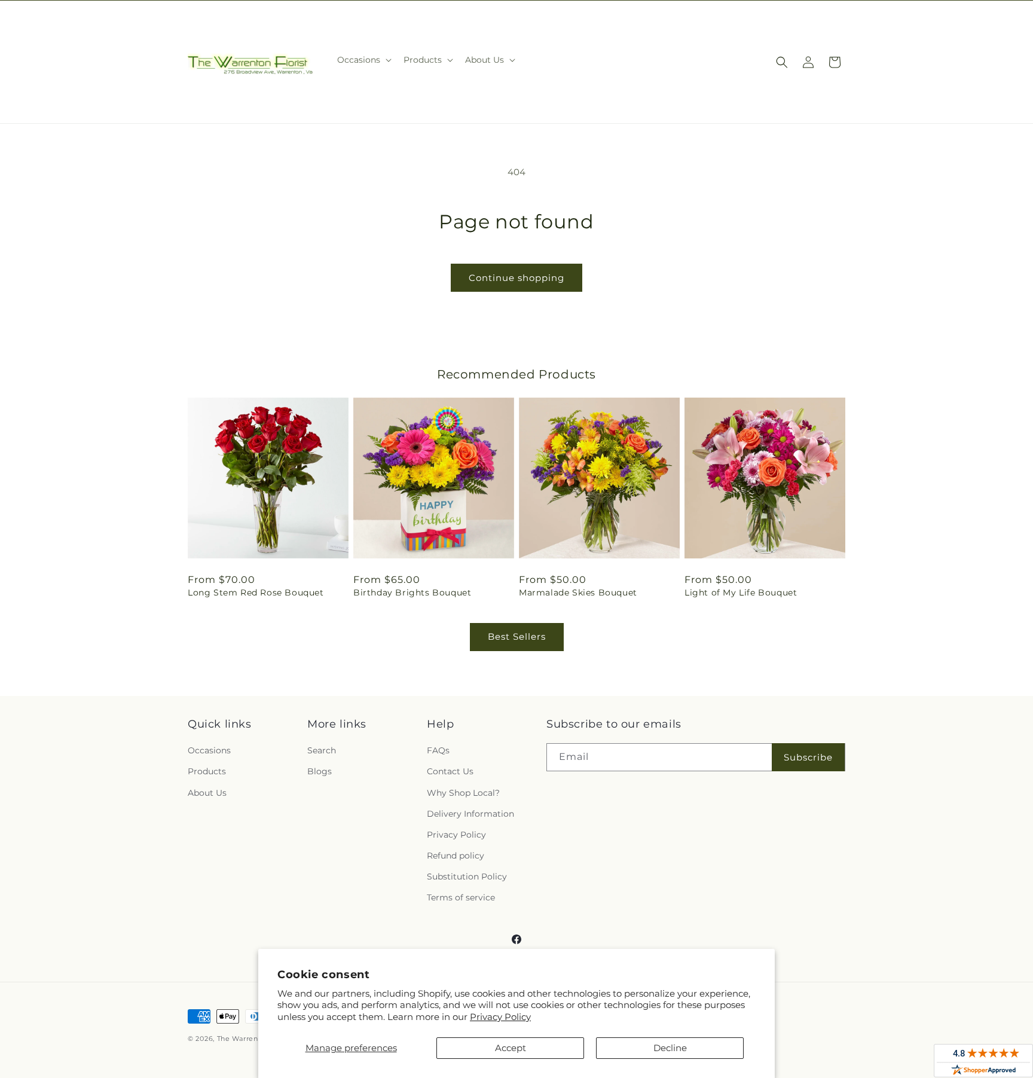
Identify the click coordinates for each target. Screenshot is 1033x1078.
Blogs (319, 771)
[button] (363, 59)
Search (321, 750)
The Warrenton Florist (256, 1038)
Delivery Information (470, 813)
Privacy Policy (500, 1016)
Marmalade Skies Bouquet (578, 592)
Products (207, 771)
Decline (670, 1047)
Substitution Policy (467, 876)
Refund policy (455, 855)
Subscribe (808, 757)
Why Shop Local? (463, 792)
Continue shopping (516, 277)
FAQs (438, 750)
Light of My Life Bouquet (740, 592)
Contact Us (450, 771)
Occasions (209, 750)
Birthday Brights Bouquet (412, 592)
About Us (207, 792)
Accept (510, 1047)
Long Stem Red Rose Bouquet (256, 592)
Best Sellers (517, 636)
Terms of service (461, 897)
